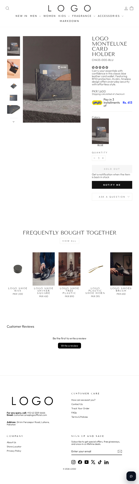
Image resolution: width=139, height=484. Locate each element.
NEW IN (22, 15)
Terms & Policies (79, 416)
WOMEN (49, 15)
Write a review (69, 345)
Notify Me (112, 184)
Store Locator (14, 446)
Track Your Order (80, 408)
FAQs (74, 412)
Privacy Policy (14, 450)
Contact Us (77, 404)
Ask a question (112, 196)
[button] (100, 67)
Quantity (100, 152)
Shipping (96, 93)
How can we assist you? (83, 399)
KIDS (62, 15)
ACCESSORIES (109, 15)
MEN (34, 15)
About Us (11, 442)
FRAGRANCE (82, 15)
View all (69, 241)
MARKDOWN (69, 21)
